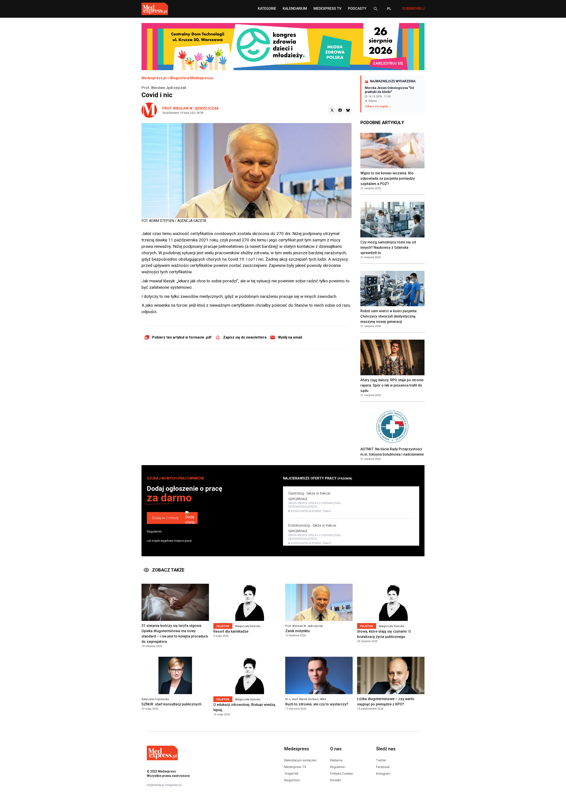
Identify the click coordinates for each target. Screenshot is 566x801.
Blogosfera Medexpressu (191, 78)
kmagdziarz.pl (173, 785)
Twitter (381, 760)
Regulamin (154, 531)
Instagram (383, 773)
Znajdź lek (291, 773)
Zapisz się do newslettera (244, 337)
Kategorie (267, 8)
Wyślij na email (290, 337)
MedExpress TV (327, 8)
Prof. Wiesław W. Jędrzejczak (190, 108)
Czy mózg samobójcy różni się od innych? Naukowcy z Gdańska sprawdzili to (388, 247)
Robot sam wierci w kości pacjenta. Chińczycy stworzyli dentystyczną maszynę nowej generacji (388, 316)
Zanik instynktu (297, 631)
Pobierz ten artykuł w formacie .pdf (182, 337)
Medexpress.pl (154, 78)
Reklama (336, 760)
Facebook (383, 767)
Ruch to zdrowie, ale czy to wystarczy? (316, 704)
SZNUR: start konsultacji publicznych (171, 704)
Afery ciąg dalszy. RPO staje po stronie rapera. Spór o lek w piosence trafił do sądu (391, 385)
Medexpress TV (295, 767)
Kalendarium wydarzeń (300, 760)
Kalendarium (295, 8)
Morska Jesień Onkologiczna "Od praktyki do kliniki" (389, 90)
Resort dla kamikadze (230, 631)
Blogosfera (292, 780)
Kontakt (335, 780)
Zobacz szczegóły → (378, 106)
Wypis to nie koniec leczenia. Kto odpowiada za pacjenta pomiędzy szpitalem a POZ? (387, 178)
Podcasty (357, 8)
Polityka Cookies (341, 773)
